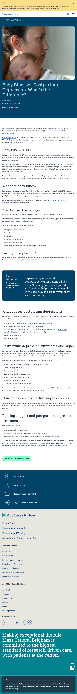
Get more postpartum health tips (17, 458)
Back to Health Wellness (13, 20)
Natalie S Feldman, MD (11, 103)
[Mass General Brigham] (10, 14)
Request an (12, 560)
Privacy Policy (13, 689)
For (8, 610)
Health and (11, 576)
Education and (13, 533)
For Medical (13, 572)
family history (22, 323)
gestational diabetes (11, 332)
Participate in (12, 564)
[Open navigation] (73, 14)
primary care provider (43, 388)
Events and (10, 568)
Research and (14, 528)
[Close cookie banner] (68, 681)
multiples (23, 332)
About (6, 590)
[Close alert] (73, 3)
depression (33, 323)
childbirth (54, 164)
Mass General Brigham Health (19, 538)
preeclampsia (62, 329)
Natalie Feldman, (9, 137)
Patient (8, 523)
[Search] (68, 14)
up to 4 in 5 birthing (57, 200)
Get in (7, 556)
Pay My (6, 551)
